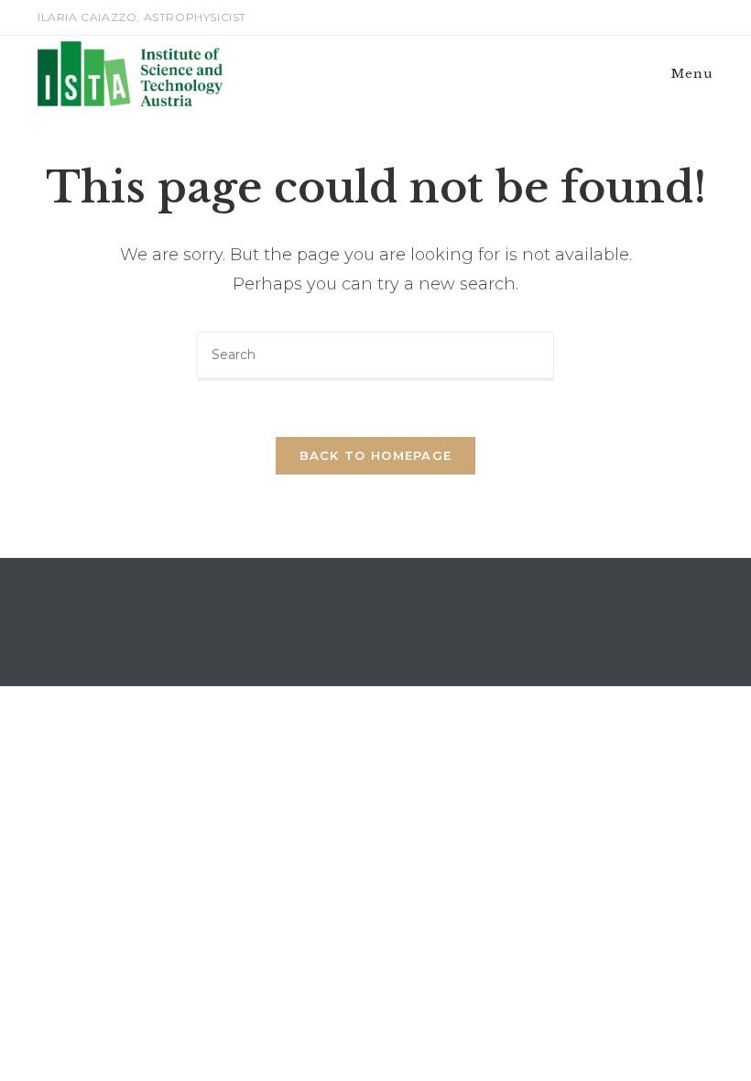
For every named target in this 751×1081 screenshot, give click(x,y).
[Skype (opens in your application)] (687, 17)
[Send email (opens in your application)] (705, 17)
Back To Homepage (375, 455)
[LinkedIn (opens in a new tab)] (666, 17)
